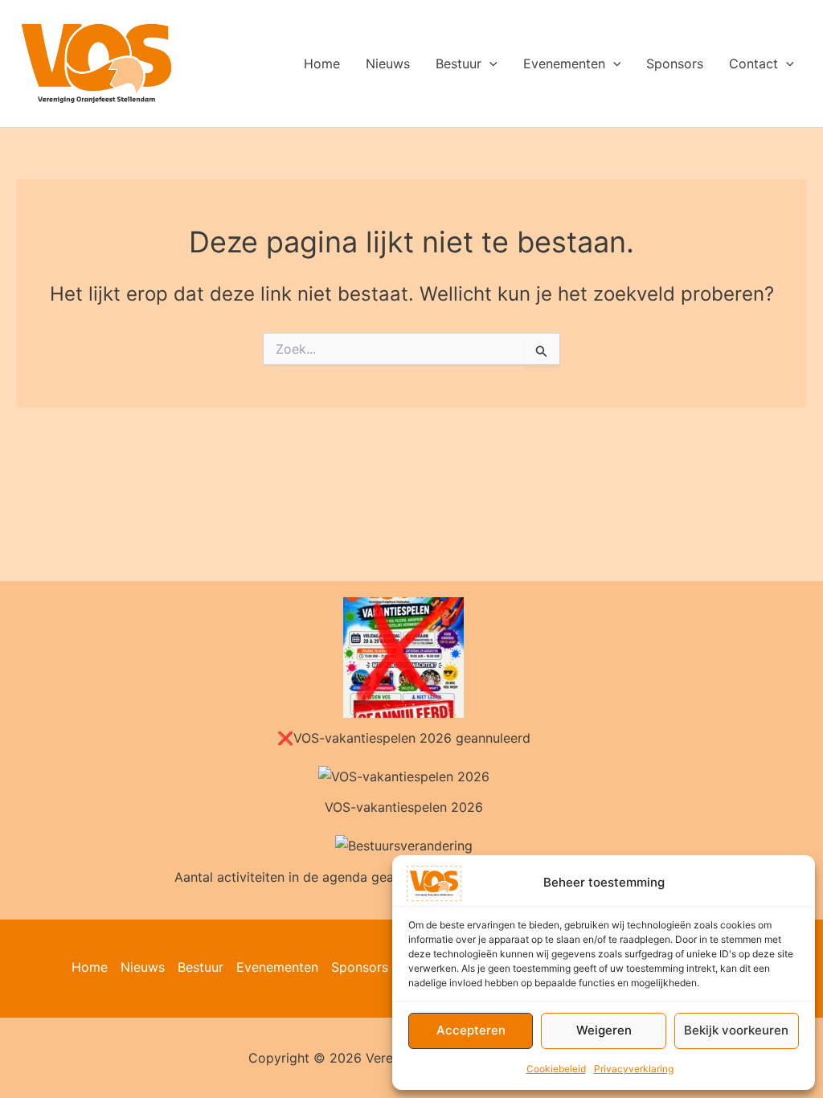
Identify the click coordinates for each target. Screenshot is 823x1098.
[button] (489, 63)
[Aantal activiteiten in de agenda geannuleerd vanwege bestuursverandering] (404, 845)
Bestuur (458, 63)
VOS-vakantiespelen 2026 (404, 807)
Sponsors (674, 63)
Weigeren (604, 1030)
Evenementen (564, 63)
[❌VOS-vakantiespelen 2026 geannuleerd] (403, 657)
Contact (753, 63)
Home (322, 63)
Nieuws (388, 63)
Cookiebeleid (556, 1069)
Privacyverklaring (634, 1069)
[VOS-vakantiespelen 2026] (403, 776)
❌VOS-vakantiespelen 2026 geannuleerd (403, 738)
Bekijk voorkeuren (736, 1030)
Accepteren (471, 1030)
